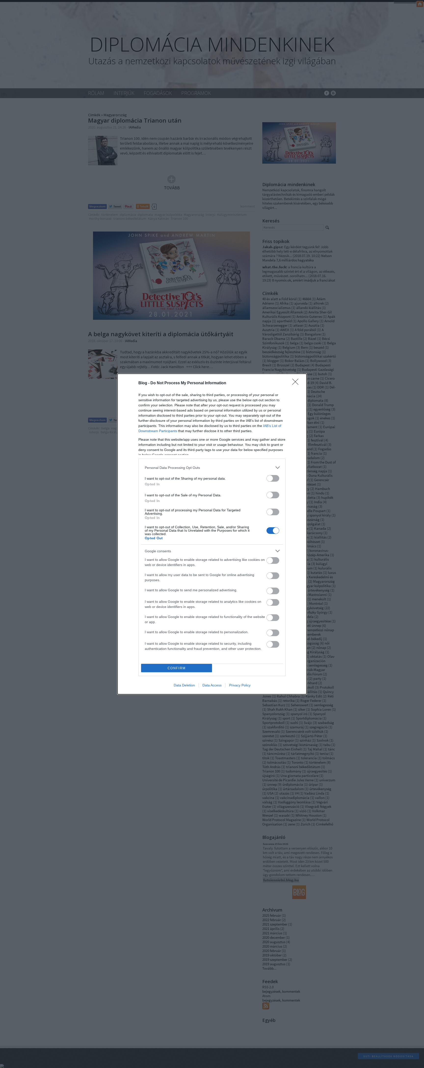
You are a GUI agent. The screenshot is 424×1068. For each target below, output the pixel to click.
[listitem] (212, 467)
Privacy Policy (240, 685)
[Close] (297, 383)
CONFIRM (177, 668)
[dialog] (212, 534)
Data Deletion (184, 685)
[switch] (272, 478)
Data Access (212, 685)
